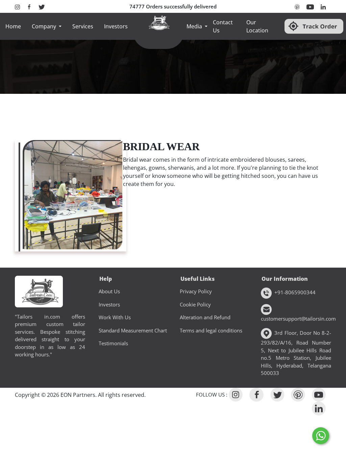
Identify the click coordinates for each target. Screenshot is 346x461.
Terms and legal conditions (211, 330)
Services (82, 26)
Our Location (257, 26)
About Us (109, 291)
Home (13, 26)
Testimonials (113, 343)
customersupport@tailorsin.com (296, 318)
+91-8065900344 (295, 292)
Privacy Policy (196, 291)
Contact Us (223, 26)
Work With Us (115, 317)
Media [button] (195, 26)
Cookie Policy (195, 304)
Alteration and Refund (205, 317)
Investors (116, 26)
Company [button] (44, 26)
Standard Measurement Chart (133, 330)
